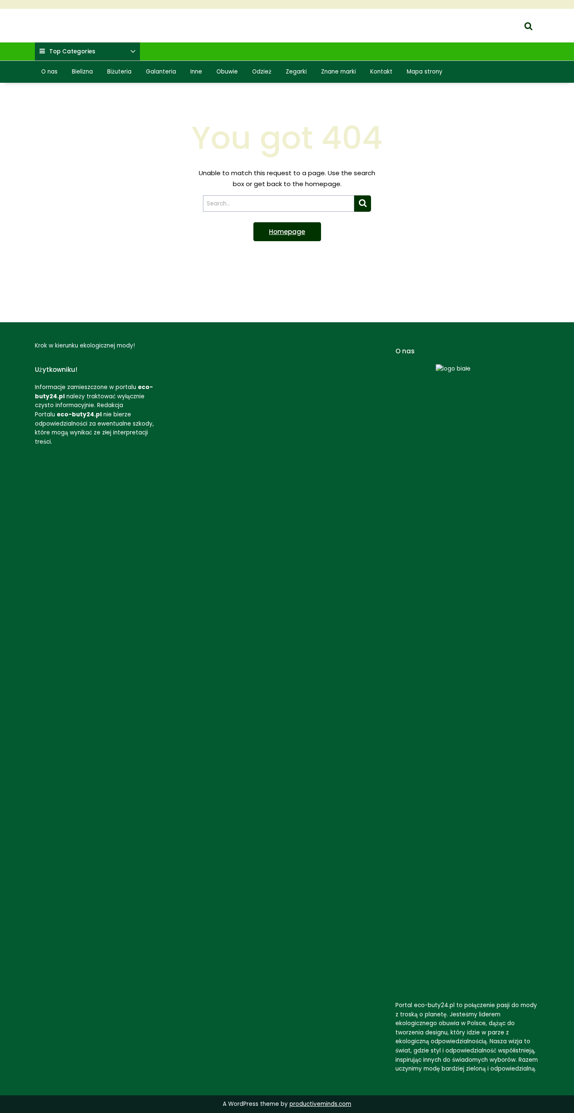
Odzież (261, 72)
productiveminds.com (320, 1104)
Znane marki (338, 72)
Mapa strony (424, 72)
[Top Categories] (133, 52)
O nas (49, 72)
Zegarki (296, 72)
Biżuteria (119, 72)
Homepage (287, 231)
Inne (196, 72)
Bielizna (82, 72)
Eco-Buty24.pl (56, 20)
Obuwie (227, 72)
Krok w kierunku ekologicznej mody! (89, 30)
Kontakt (381, 72)
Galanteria (161, 72)
